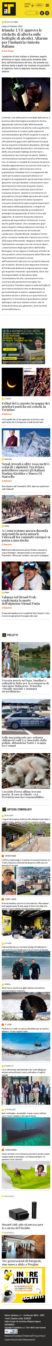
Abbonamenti (29, 1339)
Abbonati (39, 5)
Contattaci (18, 1335)
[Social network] (42, 13)
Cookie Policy (10, 1339)
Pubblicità (28, 1335)
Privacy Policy (38, 1335)
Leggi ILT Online (27, 5)
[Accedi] (32, 5)
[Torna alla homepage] (8, 8)
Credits (19, 1339)
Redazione (9, 1335)
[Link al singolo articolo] (26, 382)
